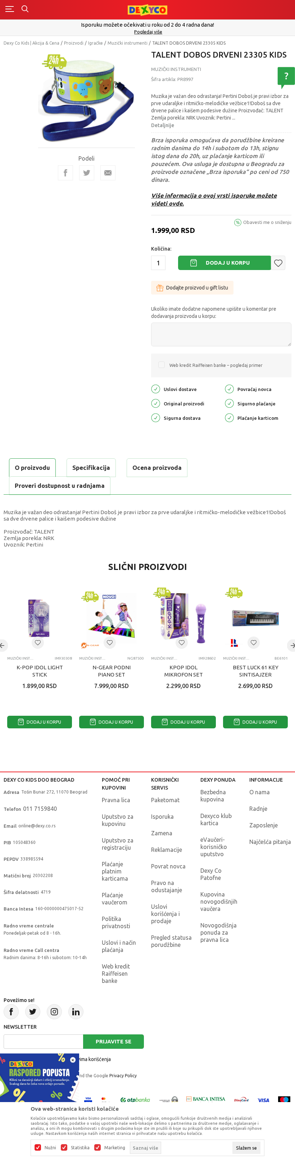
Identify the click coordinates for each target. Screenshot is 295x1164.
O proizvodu (32, 467)
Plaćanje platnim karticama (115, 871)
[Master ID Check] (105, 1100)
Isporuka (162, 816)
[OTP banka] (135, 1100)
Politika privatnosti (116, 922)
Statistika (80, 1148)
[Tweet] (87, 173)
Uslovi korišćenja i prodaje (165, 913)
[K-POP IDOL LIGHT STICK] (39, 618)
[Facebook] (65, 173)
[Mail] (108, 173)
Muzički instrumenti (128, 43)
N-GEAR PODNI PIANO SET (111, 671)
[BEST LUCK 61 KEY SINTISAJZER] (255, 618)
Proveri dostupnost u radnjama (60, 485)
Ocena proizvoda (157, 467)
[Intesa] (206, 1100)
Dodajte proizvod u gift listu (197, 288)
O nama (259, 792)
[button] (278, 263)
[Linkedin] (76, 1012)
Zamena (161, 833)
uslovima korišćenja (89, 1059)
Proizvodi (73, 43)
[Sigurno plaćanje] (229, 403)
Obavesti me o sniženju (267, 222)
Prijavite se (113, 1041)
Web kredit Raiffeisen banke (116, 973)
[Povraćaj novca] (229, 389)
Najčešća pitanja (270, 842)
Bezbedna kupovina (213, 796)
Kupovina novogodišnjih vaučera (218, 901)
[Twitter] (33, 1012)
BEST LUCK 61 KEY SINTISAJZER (255, 671)
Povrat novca (168, 866)
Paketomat (165, 800)
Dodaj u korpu (228, 263)
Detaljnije (162, 125)
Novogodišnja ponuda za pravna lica (218, 932)
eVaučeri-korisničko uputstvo (213, 846)
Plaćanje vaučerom (114, 898)
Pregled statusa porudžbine (171, 941)
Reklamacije (166, 849)
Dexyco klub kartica (216, 819)
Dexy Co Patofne (211, 874)
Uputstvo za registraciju (117, 844)
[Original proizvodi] (155, 403)
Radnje (258, 808)
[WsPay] (168, 1100)
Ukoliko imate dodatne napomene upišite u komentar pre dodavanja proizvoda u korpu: (213, 312)
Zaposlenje (263, 825)
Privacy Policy (123, 1075)
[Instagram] (54, 1012)
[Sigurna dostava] (155, 417)
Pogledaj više (148, 31)
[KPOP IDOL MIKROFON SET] (183, 618)
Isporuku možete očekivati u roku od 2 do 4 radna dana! (147, 25)
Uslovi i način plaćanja (119, 946)
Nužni (50, 1148)
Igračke (95, 43)
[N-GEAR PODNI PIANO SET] (111, 618)
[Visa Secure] (88, 1100)
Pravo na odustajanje (166, 886)
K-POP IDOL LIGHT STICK (40, 671)
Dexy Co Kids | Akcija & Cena (31, 43)
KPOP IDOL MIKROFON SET (183, 671)
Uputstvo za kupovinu (117, 820)
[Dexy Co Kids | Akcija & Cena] (147, 9)
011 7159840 (40, 808)
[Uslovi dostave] (155, 389)
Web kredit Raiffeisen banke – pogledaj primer (216, 365)
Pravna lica (116, 800)
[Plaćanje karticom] (229, 417)
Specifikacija (91, 467)
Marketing (114, 1148)
